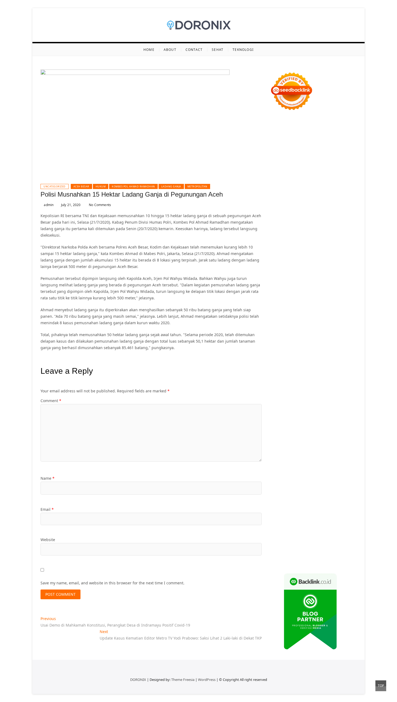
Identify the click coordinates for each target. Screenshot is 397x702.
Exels (344, 260)
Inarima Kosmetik (300, 325)
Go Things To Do (293, 377)
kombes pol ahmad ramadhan (133, 186)
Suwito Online (282, 403)
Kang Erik (345, 390)
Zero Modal (318, 150)
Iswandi (342, 409)
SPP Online (312, 267)
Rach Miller (312, 260)
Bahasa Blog (308, 546)
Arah (333, 481)
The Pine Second (331, 273)
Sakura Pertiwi (283, 461)
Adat (302, 474)
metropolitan (197, 186)
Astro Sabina (290, 176)
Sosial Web (303, 448)
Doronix (336, 130)
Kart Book (278, 267)
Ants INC (298, 163)
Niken (343, 396)
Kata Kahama (296, 182)
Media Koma (343, 442)
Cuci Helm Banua (285, 416)
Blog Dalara (313, 176)
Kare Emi (337, 286)
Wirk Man (310, 396)
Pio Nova (313, 299)
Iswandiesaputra (285, 409)
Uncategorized (54, 186)
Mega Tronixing (284, 280)
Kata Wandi (312, 416)
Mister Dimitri (329, 247)
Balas (287, 487)
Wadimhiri (279, 163)
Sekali (339, 526)
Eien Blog (278, 247)
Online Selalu (316, 455)
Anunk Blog (294, 124)
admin (48, 205)
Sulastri (313, 234)
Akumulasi (279, 481)
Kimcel (298, 130)
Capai (326, 507)
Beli (310, 487)
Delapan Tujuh (340, 124)
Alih (329, 474)
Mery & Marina (340, 241)
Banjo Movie (329, 357)
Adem (313, 500)
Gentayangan (340, 513)
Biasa (293, 494)
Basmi (275, 487)
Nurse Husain (293, 234)
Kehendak (279, 533)
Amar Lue (319, 286)
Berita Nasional (295, 442)
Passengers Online (324, 163)
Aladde (276, 215)
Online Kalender (338, 312)
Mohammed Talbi (285, 306)
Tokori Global (316, 351)
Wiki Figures (302, 143)
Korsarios (327, 319)
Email (47, 509)
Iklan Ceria (335, 182)
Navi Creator (307, 403)
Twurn (331, 176)
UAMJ (316, 344)
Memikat (277, 526)
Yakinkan (311, 526)
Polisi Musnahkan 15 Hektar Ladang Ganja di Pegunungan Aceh (132, 194)
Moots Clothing (329, 228)
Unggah (340, 507)
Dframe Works (304, 156)
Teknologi (243, 49)
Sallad (293, 247)
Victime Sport (340, 332)
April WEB (321, 208)
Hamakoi (277, 228)
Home (148, 49)
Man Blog (328, 396)
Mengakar (329, 500)
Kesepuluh (298, 533)
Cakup (275, 500)
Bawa (320, 487)
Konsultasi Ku (282, 539)
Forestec (300, 364)
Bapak (275, 520)
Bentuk (305, 494)
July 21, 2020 (70, 205)
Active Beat (293, 351)
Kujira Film (300, 286)
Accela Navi (280, 156)
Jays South (290, 208)
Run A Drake (306, 357)
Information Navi (285, 383)
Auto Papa (327, 169)
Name (48, 478)
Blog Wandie (339, 429)
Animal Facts (298, 344)
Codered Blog (339, 293)
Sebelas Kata (291, 455)
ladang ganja (171, 186)
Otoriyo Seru (291, 338)
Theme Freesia (182, 679)
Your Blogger (326, 448)
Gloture (295, 267)
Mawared (309, 319)
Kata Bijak (302, 202)
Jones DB (310, 383)
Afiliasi (343, 468)
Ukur (300, 513)
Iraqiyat (297, 299)
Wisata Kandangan (309, 429)
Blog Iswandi (336, 422)
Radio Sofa (329, 403)
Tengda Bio (332, 280)
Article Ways (291, 312)
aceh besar (81, 186)
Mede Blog (316, 293)
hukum (101, 186)
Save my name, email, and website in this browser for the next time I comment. (112, 582)
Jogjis (275, 208)
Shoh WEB (330, 234)
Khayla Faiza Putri (317, 409)
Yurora (340, 195)
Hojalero (317, 241)
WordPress (207, 679)
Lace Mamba (294, 137)
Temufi (283, 286)
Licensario (326, 325)
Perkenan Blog (283, 546)
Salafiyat (316, 182)
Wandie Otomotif (308, 422)
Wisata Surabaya (334, 383)
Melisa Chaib (321, 195)
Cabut (334, 494)
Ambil (339, 474)
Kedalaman (344, 520)
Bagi (342, 481)
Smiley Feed (334, 267)
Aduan (288, 500)
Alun (321, 474)
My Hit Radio (311, 215)
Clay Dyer (283, 364)
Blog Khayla (280, 429)
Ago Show (303, 254)
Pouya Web (296, 293)
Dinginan (290, 520)
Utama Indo (280, 221)
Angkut (309, 481)
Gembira (294, 526)
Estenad (346, 221)
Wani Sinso (341, 208)
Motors (276, 124)
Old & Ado (333, 338)
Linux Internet (315, 370)
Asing (322, 481)
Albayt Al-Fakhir (303, 169)
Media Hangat (282, 559)
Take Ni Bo (339, 150)
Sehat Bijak (309, 468)
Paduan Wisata (342, 455)
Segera (326, 526)
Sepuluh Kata (308, 539)
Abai (312, 474)
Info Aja (291, 468)
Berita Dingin (333, 539)
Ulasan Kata (316, 513)
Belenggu (278, 494)
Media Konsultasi (313, 552)
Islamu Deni (321, 189)
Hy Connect (327, 221)
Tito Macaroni (321, 377)
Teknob (310, 390)
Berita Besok (281, 448)
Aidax (311, 221)
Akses (344, 500)
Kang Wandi (281, 422)
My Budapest (282, 357)
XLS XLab (330, 344)
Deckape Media (342, 351)
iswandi (347, 403)
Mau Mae (278, 396)
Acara (275, 474)
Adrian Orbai (281, 273)
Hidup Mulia (324, 254)
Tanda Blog (331, 546)
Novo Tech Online (293, 241)
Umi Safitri (331, 461)
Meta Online (281, 202)
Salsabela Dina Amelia (290, 435)
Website (48, 539)
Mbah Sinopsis (337, 202)
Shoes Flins (332, 299)
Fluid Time (279, 299)
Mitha (317, 202)
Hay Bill (316, 364)
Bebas (350, 487)
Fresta (305, 208)
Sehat (217, 49)
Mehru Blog (344, 189)
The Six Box (290, 332)
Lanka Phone (316, 130)
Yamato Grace (297, 189)
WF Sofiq (307, 247)
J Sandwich (291, 370)
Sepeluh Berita (283, 552)
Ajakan (301, 500)
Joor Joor (310, 306)
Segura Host (310, 280)
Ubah (275, 513)
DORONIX (138, 679)
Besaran (325, 520)
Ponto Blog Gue (332, 306)
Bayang (299, 487)
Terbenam (335, 487)
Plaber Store (296, 150)
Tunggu (288, 513)
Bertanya (328, 468)
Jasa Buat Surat (300, 228)
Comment (51, 400)
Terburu (320, 494)
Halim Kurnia (309, 461)
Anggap (277, 507)
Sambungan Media (326, 533)
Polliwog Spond (321, 137)
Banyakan (308, 520)
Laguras (331, 260)
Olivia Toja (299, 195)
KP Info (298, 221)
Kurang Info (322, 435)
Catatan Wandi (337, 416)
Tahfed (294, 396)
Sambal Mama (337, 215)
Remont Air (334, 364)
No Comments (99, 205)
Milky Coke (312, 338)
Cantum (348, 494)
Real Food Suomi (285, 319)
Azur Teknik (315, 124)
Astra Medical (314, 332)
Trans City (327, 390)
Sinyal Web (321, 442)
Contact (194, 49)
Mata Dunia (292, 390)
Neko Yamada (327, 143)
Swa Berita (279, 195)
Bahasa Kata (308, 559)
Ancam (296, 481)
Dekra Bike (312, 312)
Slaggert (291, 215)
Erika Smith (304, 273)
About (170, 49)
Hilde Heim (328, 156)
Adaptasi (289, 474)
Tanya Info (339, 552)
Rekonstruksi (281, 254)
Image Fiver (280, 130)
